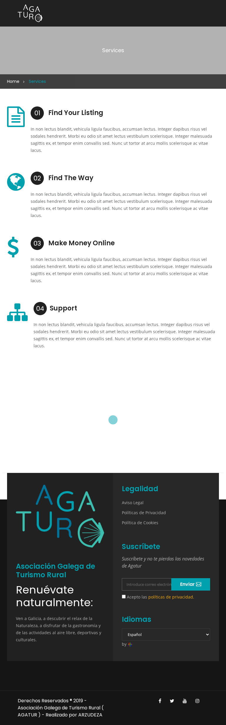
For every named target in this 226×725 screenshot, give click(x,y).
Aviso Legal (133, 502)
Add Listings (113, 438)
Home (13, 81)
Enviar (188, 584)
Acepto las (160, 597)
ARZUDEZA (90, 714)
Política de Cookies (140, 522)
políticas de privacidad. (171, 597)
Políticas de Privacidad (144, 512)
